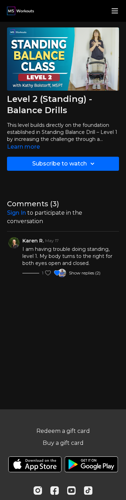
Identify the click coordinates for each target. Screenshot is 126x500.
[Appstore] (35, 464)
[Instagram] (38, 490)
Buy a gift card (63, 443)
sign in (16, 212)
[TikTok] (88, 490)
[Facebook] (54, 490)
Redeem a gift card (63, 431)
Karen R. (33, 241)
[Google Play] (91, 464)
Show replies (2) (84, 272)
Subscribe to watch (59, 163)
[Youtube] (71, 490)
